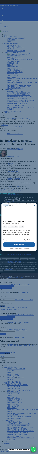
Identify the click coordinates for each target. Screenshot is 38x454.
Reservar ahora (19, 244)
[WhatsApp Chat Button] (33, 449)
